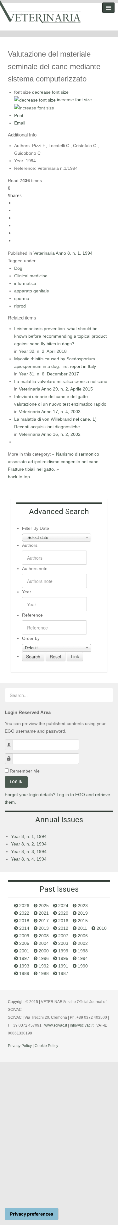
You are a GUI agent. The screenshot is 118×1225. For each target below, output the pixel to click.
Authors (29, 545)
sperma (21, 298)
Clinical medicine (31, 275)
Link (75, 656)
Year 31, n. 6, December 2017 (49, 373)
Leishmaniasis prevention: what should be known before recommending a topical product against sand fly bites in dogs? (60, 336)
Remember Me (25, 770)
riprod (20, 305)
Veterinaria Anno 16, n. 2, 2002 (50, 434)
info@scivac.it (81, 1025)
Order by (31, 638)
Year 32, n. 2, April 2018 (43, 351)
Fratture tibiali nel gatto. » (33, 469)
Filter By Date (35, 528)
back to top (19, 476)
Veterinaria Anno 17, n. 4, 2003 (50, 411)
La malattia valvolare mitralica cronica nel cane (60, 381)
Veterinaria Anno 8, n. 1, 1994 (63, 253)
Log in (16, 782)
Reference (32, 615)
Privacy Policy (20, 1046)
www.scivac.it (55, 1025)
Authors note (35, 568)
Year (26, 591)
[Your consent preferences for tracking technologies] (31, 1214)
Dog (18, 268)
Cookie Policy (46, 1046)
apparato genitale (31, 290)
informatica (25, 283)
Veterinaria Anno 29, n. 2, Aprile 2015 (56, 388)
